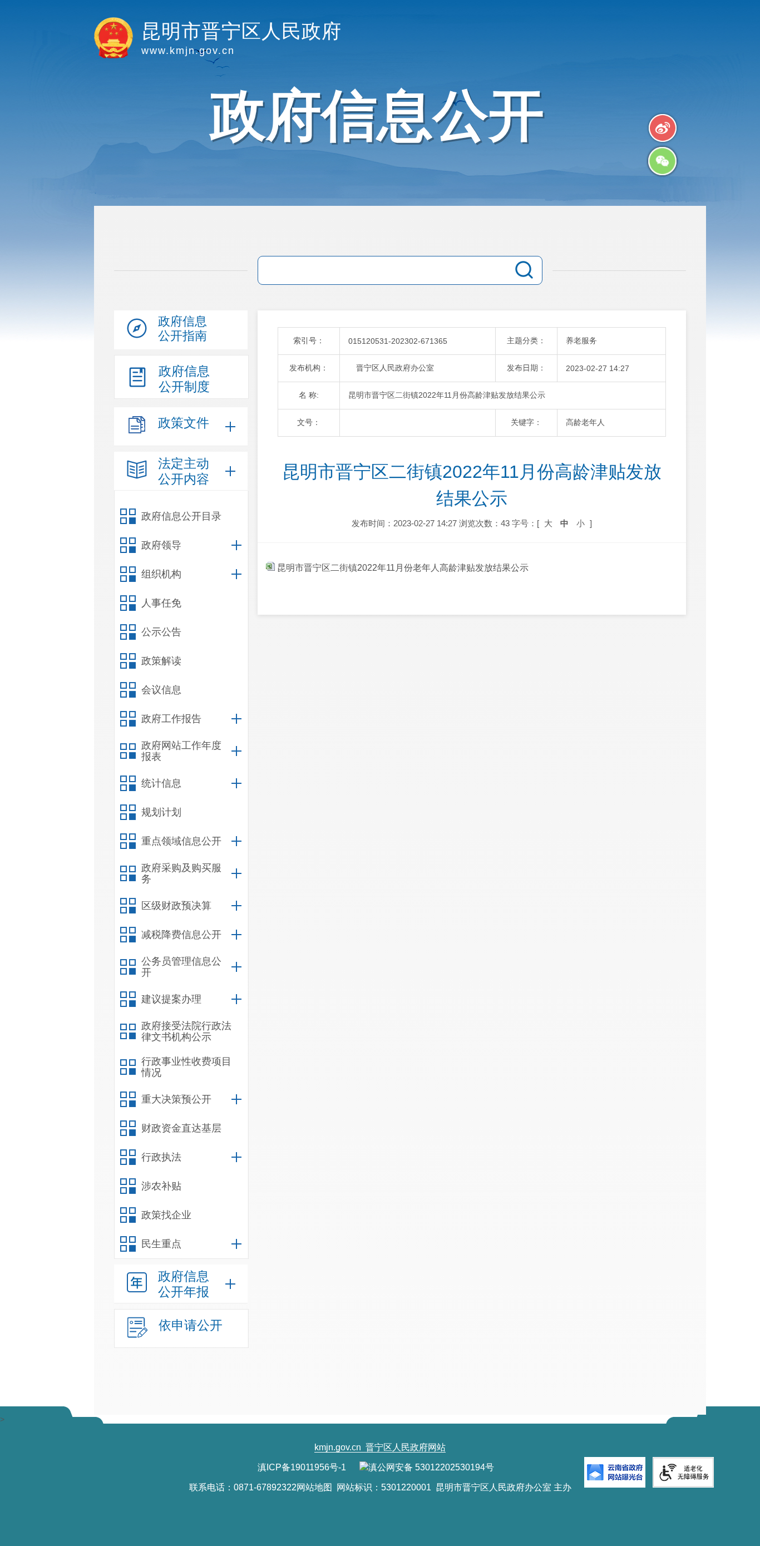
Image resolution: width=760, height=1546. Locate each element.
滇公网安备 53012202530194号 (431, 1467)
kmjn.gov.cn (337, 1447)
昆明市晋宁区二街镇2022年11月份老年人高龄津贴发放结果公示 (402, 567)
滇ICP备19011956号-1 (302, 1467)
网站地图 (314, 1487)
